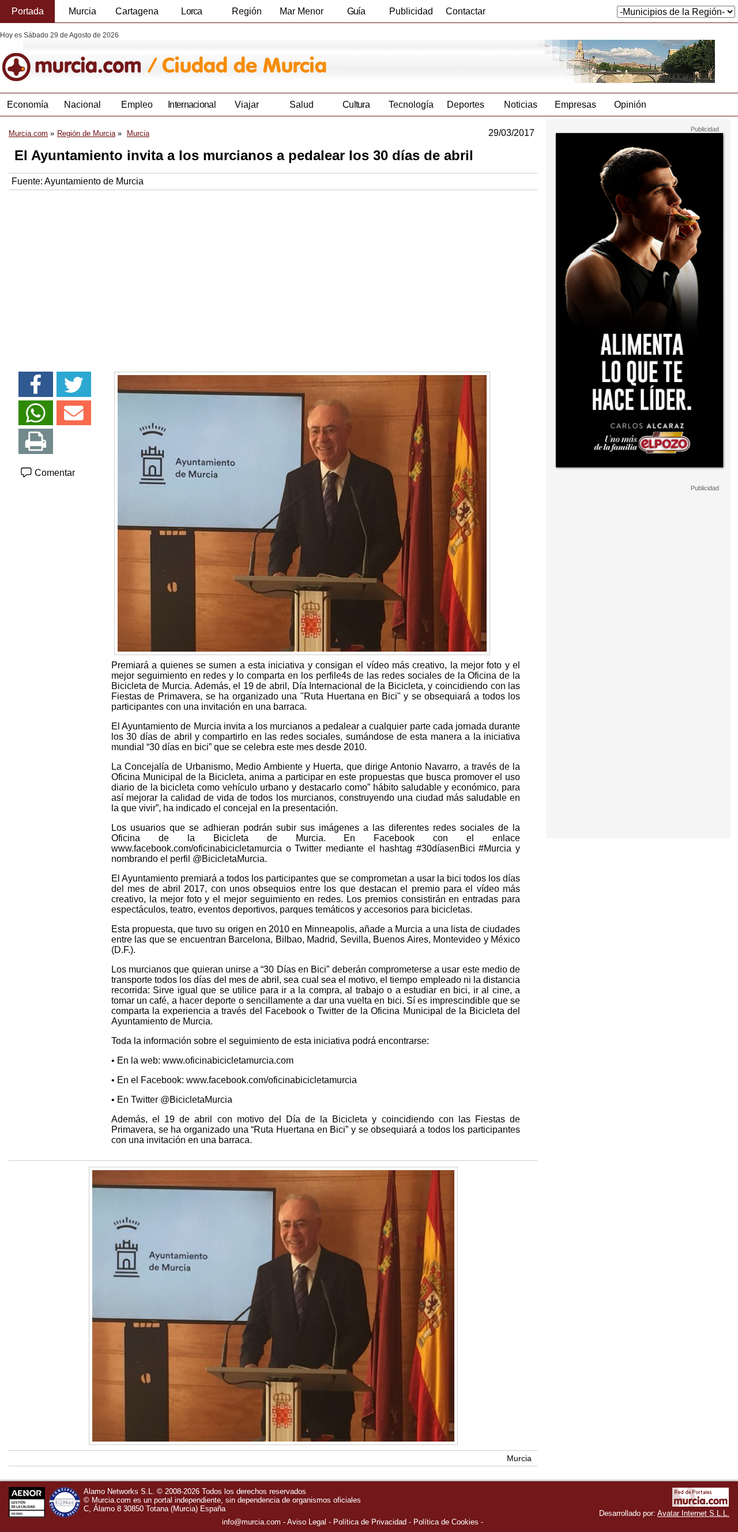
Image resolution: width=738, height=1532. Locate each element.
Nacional (82, 104)
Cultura (356, 104)
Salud (301, 104)
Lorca (191, 11)
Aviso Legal (306, 1522)
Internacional (192, 104)
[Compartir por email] (74, 413)
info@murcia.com (251, 1522)
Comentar (53, 473)
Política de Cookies (446, 1522)
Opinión (630, 104)
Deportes (465, 104)
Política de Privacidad (369, 1522)
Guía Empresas (356, 14)
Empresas (575, 104)
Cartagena (137, 11)
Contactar (465, 11)
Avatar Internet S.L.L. (693, 1513)
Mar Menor (301, 11)
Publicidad (411, 11)
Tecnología (411, 104)
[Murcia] (79, 57)
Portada (28, 11)
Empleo (137, 104)
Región (247, 11)
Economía (27, 104)
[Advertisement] (273, 276)
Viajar (247, 104)
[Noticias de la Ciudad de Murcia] (281, 57)
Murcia (82, 11)
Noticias (520, 104)
